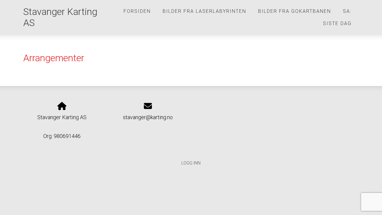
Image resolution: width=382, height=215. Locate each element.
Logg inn (191, 163)
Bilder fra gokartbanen (294, 11)
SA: (347, 11)
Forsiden (137, 11)
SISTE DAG (337, 23)
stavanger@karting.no (148, 117)
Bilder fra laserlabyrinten (204, 11)
